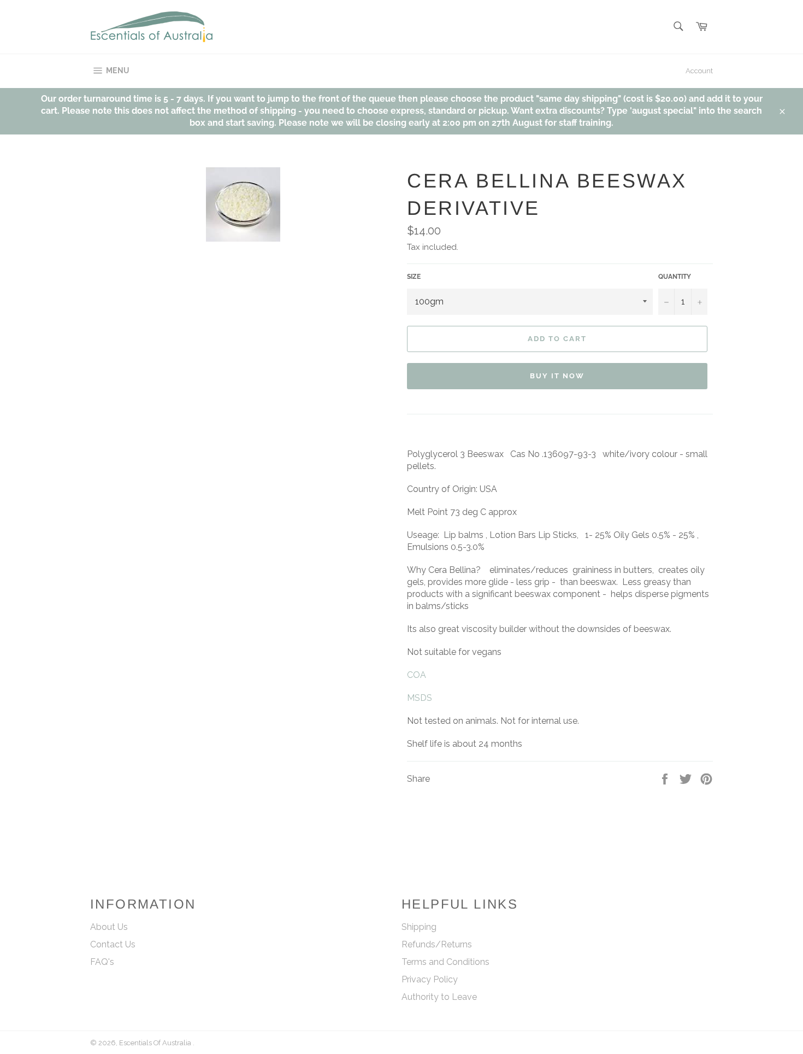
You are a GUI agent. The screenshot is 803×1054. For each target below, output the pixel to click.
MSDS (419, 698)
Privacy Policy (430, 979)
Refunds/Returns (437, 944)
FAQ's (102, 962)
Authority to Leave (439, 997)
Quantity (674, 276)
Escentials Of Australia (156, 1043)
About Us (109, 927)
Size (414, 276)
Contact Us (112, 944)
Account (699, 71)
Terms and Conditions (445, 962)
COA (416, 675)
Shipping (419, 927)
